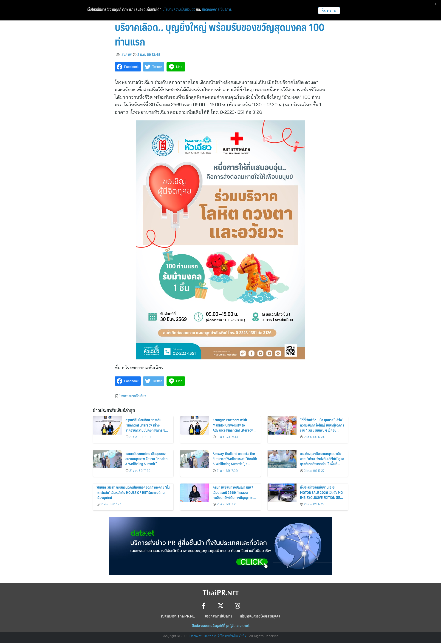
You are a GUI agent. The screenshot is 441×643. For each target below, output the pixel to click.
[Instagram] (238, 606)
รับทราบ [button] (329, 10)
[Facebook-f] (204, 606)
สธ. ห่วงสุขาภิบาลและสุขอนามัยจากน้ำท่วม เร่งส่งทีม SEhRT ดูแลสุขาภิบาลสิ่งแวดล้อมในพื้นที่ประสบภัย (322, 461)
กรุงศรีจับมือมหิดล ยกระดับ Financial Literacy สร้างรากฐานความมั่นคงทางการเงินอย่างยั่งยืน (146, 427)
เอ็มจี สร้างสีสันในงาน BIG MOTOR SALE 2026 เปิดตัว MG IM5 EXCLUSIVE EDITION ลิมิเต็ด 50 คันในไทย (321, 495)
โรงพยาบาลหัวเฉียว (132, 396)
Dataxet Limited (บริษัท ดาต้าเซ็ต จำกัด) (218, 636)
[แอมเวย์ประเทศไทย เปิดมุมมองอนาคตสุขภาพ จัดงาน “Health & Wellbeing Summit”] (107, 459)
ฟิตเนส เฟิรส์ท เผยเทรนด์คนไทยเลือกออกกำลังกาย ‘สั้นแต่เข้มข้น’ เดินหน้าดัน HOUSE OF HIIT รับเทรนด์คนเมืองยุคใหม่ (133, 492)
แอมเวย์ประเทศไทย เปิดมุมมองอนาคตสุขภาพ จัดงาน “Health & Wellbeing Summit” (146, 458)
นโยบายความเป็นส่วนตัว (178, 9)
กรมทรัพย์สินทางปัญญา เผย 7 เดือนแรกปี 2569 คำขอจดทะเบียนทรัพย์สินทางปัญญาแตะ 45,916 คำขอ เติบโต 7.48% (233, 495)
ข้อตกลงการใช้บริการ (217, 9)
